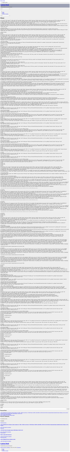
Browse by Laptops (5, 13)
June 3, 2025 (2, 427)
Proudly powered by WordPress (5, 447)
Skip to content (2, 0)
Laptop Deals (4, 5)
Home (3, 12)
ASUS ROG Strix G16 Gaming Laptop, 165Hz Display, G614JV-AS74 (11, 413)
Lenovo (5, 422)
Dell (4, 432)
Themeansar (19, 447)
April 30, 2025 (2, 436)
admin (5, 427)
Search (1, 407)
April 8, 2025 (2, 441)
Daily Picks (2, 422)
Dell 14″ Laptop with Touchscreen (5, 414)
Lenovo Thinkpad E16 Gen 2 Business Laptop (7, 415)
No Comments (8, 427)
